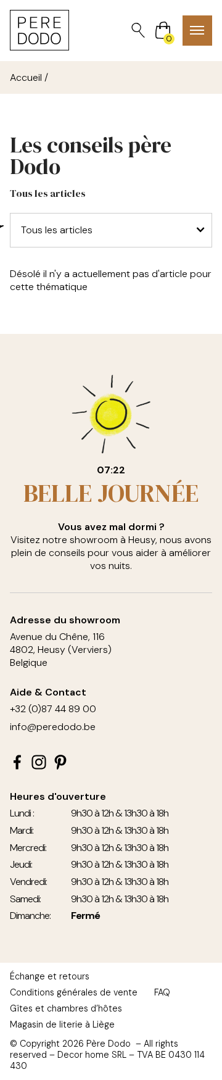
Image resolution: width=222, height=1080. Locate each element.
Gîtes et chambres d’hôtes (66, 1008)
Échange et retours (49, 976)
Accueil (26, 77)
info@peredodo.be (53, 726)
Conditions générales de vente (74, 992)
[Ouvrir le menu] (197, 30)
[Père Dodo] (39, 30)
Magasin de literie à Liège (62, 1024)
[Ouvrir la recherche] (138, 30)
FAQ (162, 992)
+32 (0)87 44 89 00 (53, 708)
